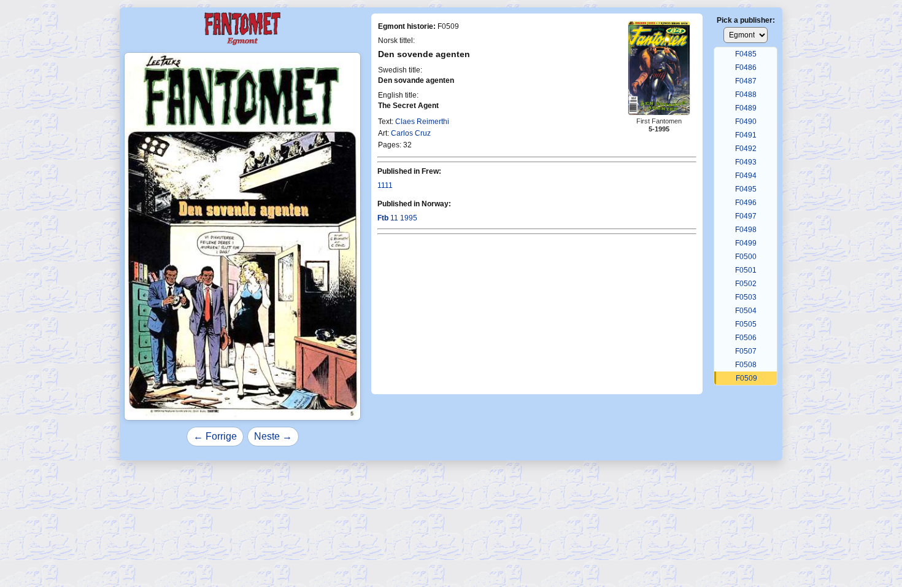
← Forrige (215, 436)
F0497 (746, 216)
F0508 (746, 364)
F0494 (746, 175)
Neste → (273, 436)
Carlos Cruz (411, 133)
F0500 (746, 256)
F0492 (746, 148)
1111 (385, 185)
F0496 (746, 202)
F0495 (746, 189)
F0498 (746, 229)
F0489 (746, 108)
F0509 (746, 378)
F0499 (746, 243)
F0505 (746, 324)
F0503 (746, 297)
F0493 (746, 162)
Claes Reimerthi (422, 121)
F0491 (746, 135)
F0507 (746, 351)
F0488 (746, 94)
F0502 (746, 283)
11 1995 (397, 218)
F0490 (746, 121)
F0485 (746, 54)
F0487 (746, 81)
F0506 (746, 337)
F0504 (746, 310)
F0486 (746, 67)
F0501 (746, 270)
